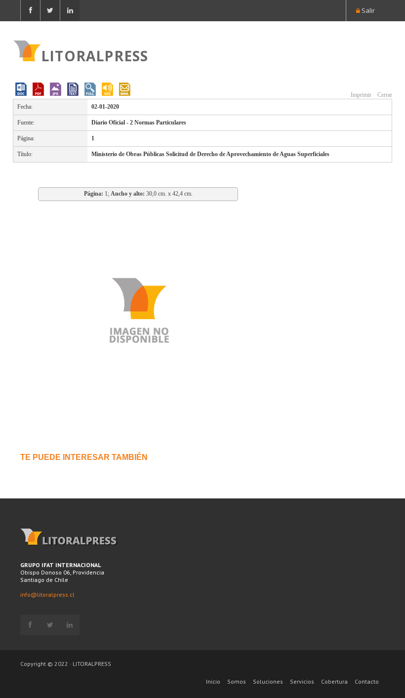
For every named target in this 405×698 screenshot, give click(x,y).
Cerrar (384, 94)
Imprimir (360, 94)
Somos (236, 681)
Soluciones (268, 681)
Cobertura (334, 681)
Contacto (367, 681)
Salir (367, 10)
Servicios (302, 681)
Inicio (213, 681)
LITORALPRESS (94, 54)
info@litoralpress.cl (47, 594)
